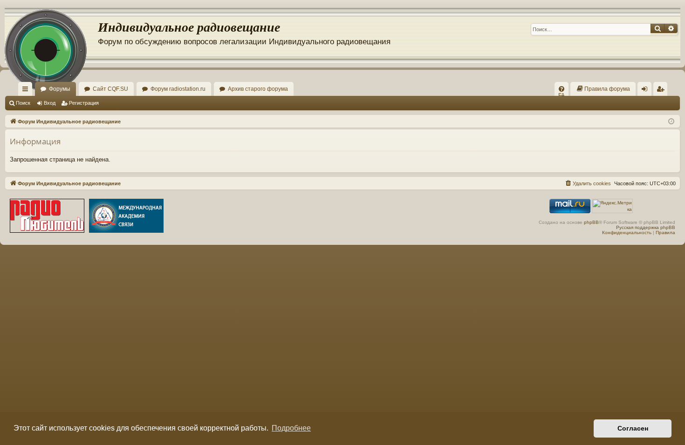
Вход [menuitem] (646, 91)
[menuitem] (562, 89)
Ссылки (27, 91)
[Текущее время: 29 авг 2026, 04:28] (671, 120)
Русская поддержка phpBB (645, 227)
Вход (49, 103)
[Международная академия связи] (126, 216)
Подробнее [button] (291, 428)
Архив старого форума (258, 89)
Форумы (59, 89)
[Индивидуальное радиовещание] (51, 35)
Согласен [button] (632, 428)
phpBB (591, 222)
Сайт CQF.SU (110, 89)
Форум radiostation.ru (178, 89)
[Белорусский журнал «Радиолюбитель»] (47, 216)
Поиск (23, 103)
